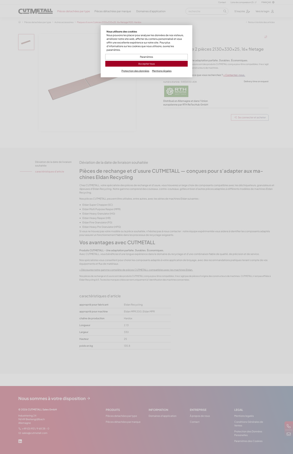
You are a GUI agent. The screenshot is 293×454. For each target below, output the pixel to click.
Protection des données (135, 70)
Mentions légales (162, 70)
